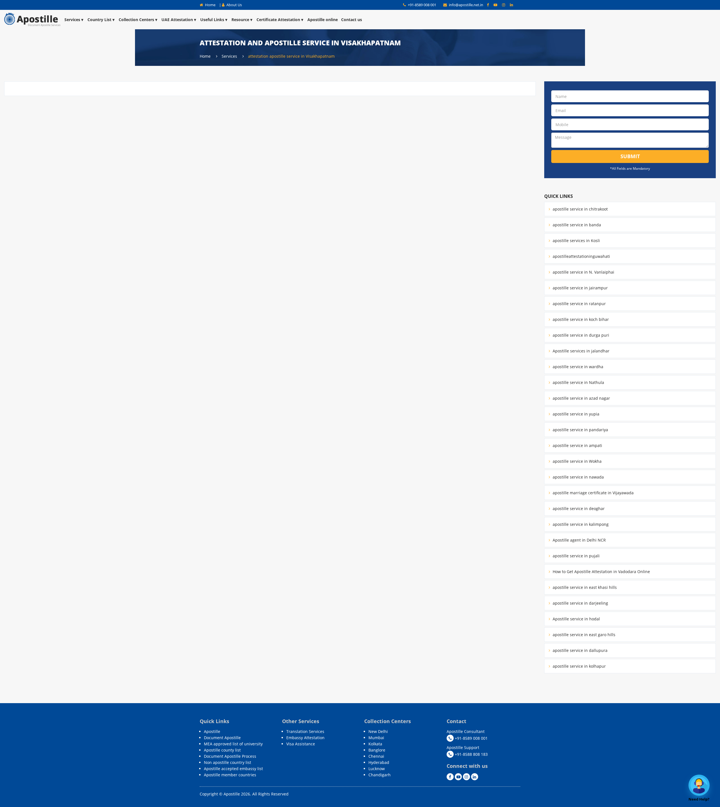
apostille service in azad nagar (581, 398)
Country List (99, 19)
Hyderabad (378, 762)
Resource (240, 19)
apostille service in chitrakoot (580, 209)
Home (209, 4)
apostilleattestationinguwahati (581, 256)
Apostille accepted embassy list (233, 768)
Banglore (376, 750)
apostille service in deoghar (578, 508)
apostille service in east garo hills (583, 634)
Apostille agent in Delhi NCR (579, 540)
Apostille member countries (230, 774)
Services (72, 19)
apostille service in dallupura (580, 650)
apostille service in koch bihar (580, 319)
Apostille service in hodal (576, 619)
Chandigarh (379, 774)
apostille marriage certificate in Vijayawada (593, 492)
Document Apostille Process (230, 756)
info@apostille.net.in (466, 4)
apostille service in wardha (577, 366)
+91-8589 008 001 (421, 4)
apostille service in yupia (575, 414)
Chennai (376, 756)
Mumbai (376, 737)
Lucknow (376, 768)
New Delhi (378, 731)
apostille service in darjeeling (580, 603)
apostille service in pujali (576, 555)
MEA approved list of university (233, 743)
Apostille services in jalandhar (580, 351)
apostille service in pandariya (580, 429)
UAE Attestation (177, 19)
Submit (630, 156)
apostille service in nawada (578, 477)
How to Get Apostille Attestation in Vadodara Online (601, 571)
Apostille (212, 731)
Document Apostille (222, 737)
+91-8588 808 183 (471, 754)
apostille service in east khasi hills (584, 587)
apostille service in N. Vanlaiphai (583, 272)
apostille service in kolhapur (579, 666)
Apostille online (322, 19)
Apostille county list (222, 750)
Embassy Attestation (305, 737)
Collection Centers (136, 19)
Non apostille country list (227, 762)
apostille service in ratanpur (579, 303)
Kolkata (375, 743)
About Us (234, 4)
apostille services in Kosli (576, 240)
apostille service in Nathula (578, 382)
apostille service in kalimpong (580, 524)
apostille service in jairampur (580, 287)
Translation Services (305, 731)
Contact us (351, 19)
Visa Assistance (300, 743)
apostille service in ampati (577, 445)
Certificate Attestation (278, 19)
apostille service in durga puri (580, 335)
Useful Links (212, 19)
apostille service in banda (576, 224)
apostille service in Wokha (577, 461)
